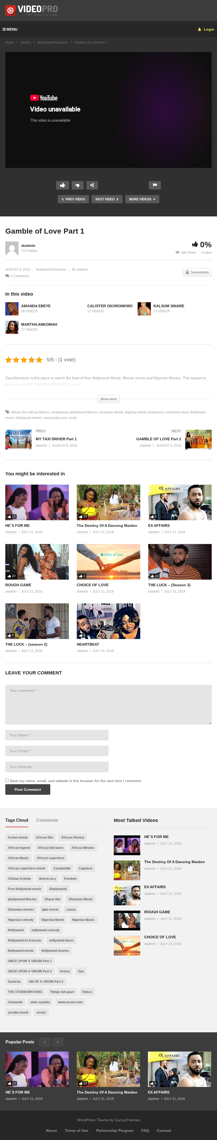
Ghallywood (59, 412)
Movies (26, 42)
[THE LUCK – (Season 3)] (180, 562)
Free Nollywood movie (24, 889)
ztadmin (28, 245)
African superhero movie (27, 868)
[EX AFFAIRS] (180, 502)
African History (72, 837)
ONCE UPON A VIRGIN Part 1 (30, 961)
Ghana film (52, 899)
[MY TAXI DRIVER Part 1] (54, 445)
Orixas (65, 971)
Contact (164, 1130)
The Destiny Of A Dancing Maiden (107, 525)
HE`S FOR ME (17, 525)
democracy (47, 879)
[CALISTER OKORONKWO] (78, 308)
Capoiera (85, 868)
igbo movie (50, 909)
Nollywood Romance (53, 42)
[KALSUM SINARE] (144, 308)
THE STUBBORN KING (25, 992)
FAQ (145, 1130)
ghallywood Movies (84, 412)
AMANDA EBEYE (36, 306)
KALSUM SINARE (168, 306)
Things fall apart (62, 992)
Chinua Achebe (19, 879)
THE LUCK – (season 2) (26, 644)
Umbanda (15, 1002)
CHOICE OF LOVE (92, 585)
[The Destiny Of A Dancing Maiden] (108, 502)
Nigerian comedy (21, 920)
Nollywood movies (29, 418)
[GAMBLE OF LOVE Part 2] (163, 445)
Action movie (18, 837)
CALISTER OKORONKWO (110, 306)
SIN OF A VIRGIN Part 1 (46, 981)
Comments (47, 820)
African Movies (38, 412)
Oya (81, 971)
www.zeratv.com (55, 418)
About (51, 1130)
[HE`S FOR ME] (37, 502)
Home (9, 42)
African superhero (50, 858)
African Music (18, 858)
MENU (12, 29)
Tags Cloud (16, 820)
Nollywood (156, 412)
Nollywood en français (24, 940)
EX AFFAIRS (159, 525)
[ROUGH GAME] (37, 562)
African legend (19, 848)
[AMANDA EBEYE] (12, 308)
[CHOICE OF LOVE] (108, 562)
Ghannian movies (21, 909)
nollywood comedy (45, 930)
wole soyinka (40, 1002)
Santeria (14, 981)
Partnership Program (114, 1130)
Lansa (71, 909)
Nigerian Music (83, 920)
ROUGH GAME (18, 585)
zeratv (72, 418)
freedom (70, 879)
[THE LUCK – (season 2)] (37, 621)
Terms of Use (76, 1130)
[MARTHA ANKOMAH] (12, 327)
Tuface (87, 992)
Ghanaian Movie (111, 412)
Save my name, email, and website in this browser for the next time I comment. (76, 781)
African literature (51, 848)
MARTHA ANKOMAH (39, 324)
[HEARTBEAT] (108, 621)
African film (19, 412)
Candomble (62, 868)
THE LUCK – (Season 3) (169, 585)
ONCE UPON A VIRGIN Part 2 (30, 971)
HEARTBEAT (88, 644)
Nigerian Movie (136, 412)
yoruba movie (18, 1012)
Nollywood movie (21, 951)
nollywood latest (176, 412)
